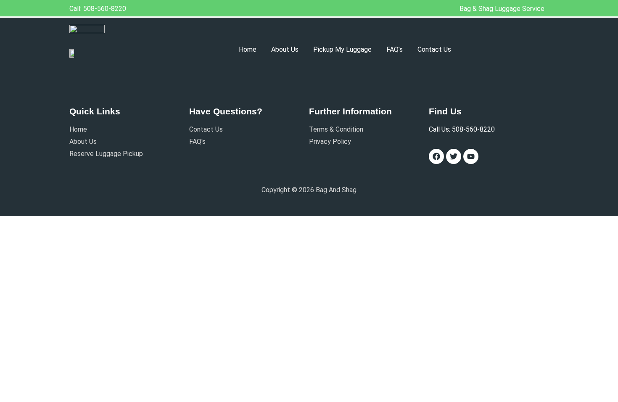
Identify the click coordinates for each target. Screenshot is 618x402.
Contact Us (434, 49)
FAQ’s (394, 49)
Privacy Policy (330, 141)
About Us (284, 49)
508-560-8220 (473, 129)
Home (247, 49)
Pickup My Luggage (342, 49)
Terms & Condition (336, 129)
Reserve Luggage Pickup (106, 154)
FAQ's (197, 141)
